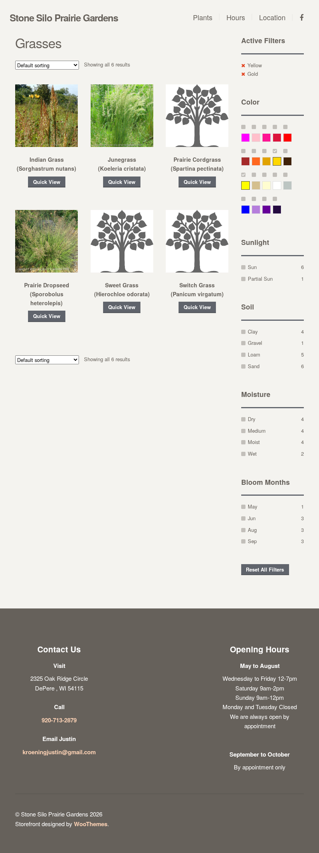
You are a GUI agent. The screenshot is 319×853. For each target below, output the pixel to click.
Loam (254, 354)
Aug (252, 529)
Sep (252, 541)
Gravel (255, 342)
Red (291, 137)
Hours (235, 17)
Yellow (254, 65)
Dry (251, 419)
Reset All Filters (265, 569)
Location (272, 17)
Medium (257, 430)
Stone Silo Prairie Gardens (64, 17)
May (252, 506)
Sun (252, 267)
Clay (253, 331)
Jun (252, 518)
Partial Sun (260, 278)
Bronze (291, 161)
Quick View (46, 181)
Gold (252, 73)
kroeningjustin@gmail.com (59, 752)
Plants (202, 17)
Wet (252, 453)
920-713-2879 (59, 720)
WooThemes (90, 824)
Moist (254, 442)
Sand (253, 366)
